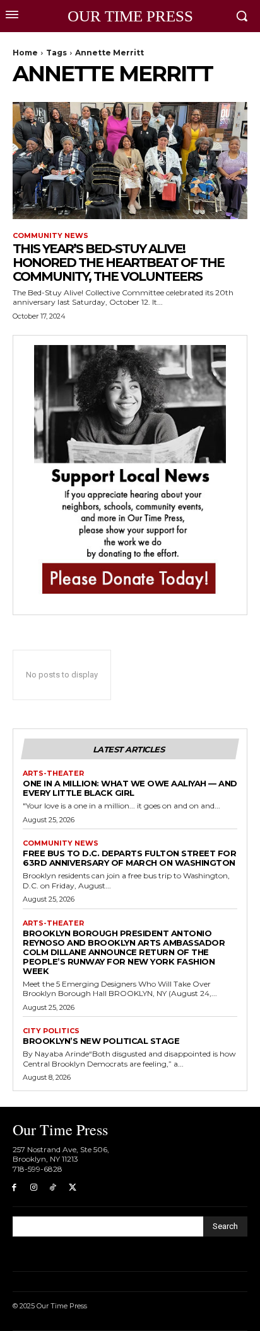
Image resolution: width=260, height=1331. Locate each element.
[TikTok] (53, 1187)
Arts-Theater (53, 773)
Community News (50, 236)
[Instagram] (33, 1187)
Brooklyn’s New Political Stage (101, 1041)
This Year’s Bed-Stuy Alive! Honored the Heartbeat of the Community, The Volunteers (118, 262)
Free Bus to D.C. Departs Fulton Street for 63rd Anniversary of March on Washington (129, 858)
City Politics (51, 1031)
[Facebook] (14, 1187)
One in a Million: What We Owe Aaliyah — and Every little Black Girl (130, 788)
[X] (72, 1187)
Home (25, 52)
